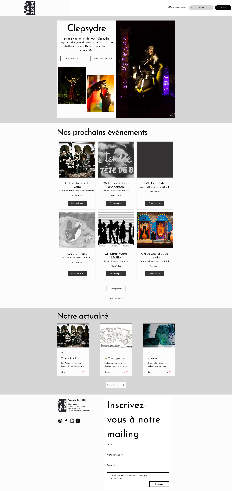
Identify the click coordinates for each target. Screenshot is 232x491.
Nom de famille (115, 455)
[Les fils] (78, 421)
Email (110, 444)
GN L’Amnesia (77, 253)
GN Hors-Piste (154, 183)
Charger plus (116, 289)
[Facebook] (66, 421)
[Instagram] (60, 421)
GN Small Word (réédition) (116, 255)
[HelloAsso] (72, 421)
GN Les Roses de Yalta (77, 185)
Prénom (111, 465)
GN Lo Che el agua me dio (154, 255)
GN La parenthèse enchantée (116, 185)
